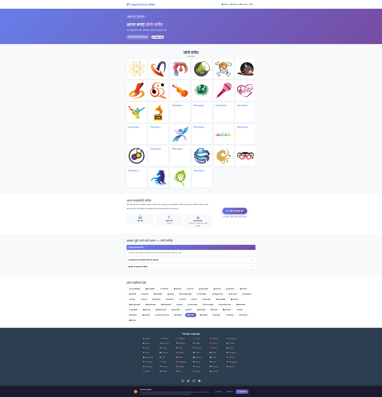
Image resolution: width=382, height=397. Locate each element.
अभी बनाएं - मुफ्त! (158, 37)
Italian (181, 357)
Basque (147, 343)
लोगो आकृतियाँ (150, 289)
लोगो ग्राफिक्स (202, 294)
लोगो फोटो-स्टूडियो (135, 305)
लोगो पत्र (144, 299)
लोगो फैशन (235, 299)
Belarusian (165, 343)
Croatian (232, 343)
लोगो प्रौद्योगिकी (221, 299)
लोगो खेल (171, 294)
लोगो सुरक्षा (217, 315)
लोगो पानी (183, 299)
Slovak (197, 367)
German (181, 353)
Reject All (230, 392)
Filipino (214, 348)
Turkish (197, 371)
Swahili (147, 371)
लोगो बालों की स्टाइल (226, 305)
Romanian (148, 367)
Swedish (165, 371)
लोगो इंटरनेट (165, 289)
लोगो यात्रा (147, 310)
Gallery (235, 4)
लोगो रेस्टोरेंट (177, 310)
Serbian (181, 367)
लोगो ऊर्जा (190, 289)
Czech (147, 348)
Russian (164, 367)
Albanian (182, 338)
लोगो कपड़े (218, 289)
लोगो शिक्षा (179, 315)
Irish (163, 357)
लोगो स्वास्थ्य (230, 315)
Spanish (231, 367)
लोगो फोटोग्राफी (167, 305)
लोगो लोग (189, 310)
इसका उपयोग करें (137, 72)
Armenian (215, 338)
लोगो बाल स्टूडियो (209, 305)
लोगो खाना (145, 294)
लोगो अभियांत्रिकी (135, 289)
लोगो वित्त (240, 310)
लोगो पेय (195, 299)
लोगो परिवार (157, 299)
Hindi (214, 353)
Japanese (198, 357)
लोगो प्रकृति (207, 299)
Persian (197, 362)
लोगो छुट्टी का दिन (218, 294)
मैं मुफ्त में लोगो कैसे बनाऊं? (136, 247)
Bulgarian (182, 343)
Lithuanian (149, 362)
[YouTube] (199, 381)
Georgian (165, 353)
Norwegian (182, 362)
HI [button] (252, 4)
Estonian (198, 348)
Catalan (197, 343)
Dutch (181, 348)
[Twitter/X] (188, 381)
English (147, 338)
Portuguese (233, 362)
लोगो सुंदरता (204, 315)
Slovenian (215, 367)
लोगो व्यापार (147, 315)
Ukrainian (215, 371)
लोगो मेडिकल (134, 310)
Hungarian (232, 353)
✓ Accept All (242, 392)
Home (226, 4)
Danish (164, 348)
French (147, 353)
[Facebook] (183, 381)
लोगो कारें (244, 289)
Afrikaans (165, 338)
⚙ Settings (218, 391)
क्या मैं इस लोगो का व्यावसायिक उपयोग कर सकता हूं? (143, 260)
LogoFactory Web (142, 4)
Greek (197, 353)
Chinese (214, 343)
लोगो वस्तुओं (202, 310)
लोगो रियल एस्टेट (162, 310)
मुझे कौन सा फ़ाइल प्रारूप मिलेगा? (138, 267)
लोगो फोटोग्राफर (152, 305)
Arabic (197, 338)
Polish (214, 362)
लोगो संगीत (191, 315)
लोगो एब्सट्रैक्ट (204, 289)
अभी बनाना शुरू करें (236, 211)
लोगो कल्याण (231, 289)
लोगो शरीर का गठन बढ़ (163, 315)
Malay (164, 362)
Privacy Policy (187, 394)
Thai (180, 371)
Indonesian (149, 357)
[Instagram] (194, 381)
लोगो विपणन (134, 315)
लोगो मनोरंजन (242, 305)
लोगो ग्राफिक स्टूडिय (186, 294)
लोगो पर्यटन (171, 299)
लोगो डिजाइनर (247, 294)
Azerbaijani (232, 338)
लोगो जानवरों (233, 294)
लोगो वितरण (228, 310)
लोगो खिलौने (159, 294)
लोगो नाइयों (132, 299)
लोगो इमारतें (178, 289)
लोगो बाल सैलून (193, 305)
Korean (214, 357)
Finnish (231, 348)
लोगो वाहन (214, 310)
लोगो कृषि (133, 294)
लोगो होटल (133, 320)
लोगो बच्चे (180, 305)
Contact (244, 4)
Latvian (231, 357)
